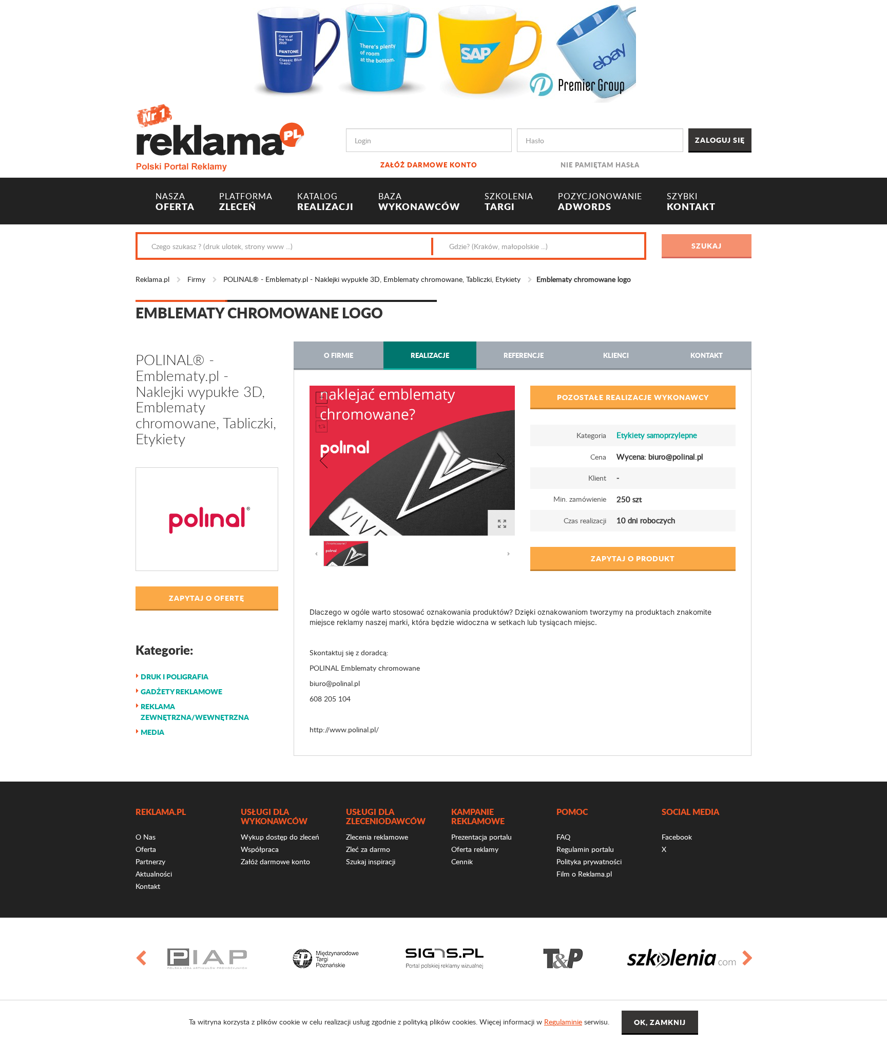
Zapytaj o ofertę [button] (206, 598)
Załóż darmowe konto (428, 164)
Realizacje (430, 355)
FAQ (563, 837)
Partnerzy (150, 861)
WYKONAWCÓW (419, 202)
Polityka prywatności (589, 861)
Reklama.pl (152, 279)
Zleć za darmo (368, 849)
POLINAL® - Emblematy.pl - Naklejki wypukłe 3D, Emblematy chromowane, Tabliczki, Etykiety (371, 279)
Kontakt (706, 355)
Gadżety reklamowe (181, 691)
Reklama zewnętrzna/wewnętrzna (195, 711)
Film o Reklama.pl (584, 874)
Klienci (616, 355)
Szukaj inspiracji (370, 861)
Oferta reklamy (474, 849)
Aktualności (154, 874)
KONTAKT (691, 202)
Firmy (196, 279)
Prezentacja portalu (481, 837)
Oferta (146, 849)
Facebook (677, 837)
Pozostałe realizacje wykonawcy (633, 397)
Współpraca (260, 849)
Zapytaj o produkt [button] (633, 558)
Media (152, 732)
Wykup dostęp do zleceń (280, 837)
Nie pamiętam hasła (600, 164)
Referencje (524, 355)
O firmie (338, 355)
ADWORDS (600, 202)
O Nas (146, 837)
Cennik (462, 861)
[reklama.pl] (220, 136)
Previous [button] (140, 959)
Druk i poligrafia (174, 676)
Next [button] (747, 959)
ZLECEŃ (246, 202)
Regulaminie (563, 1022)
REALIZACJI (325, 202)
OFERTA (175, 202)
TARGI (509, 202)
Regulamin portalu (585, 849)
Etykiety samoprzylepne (656, 435)
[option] (207, 958)
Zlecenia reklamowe (377, 837)
